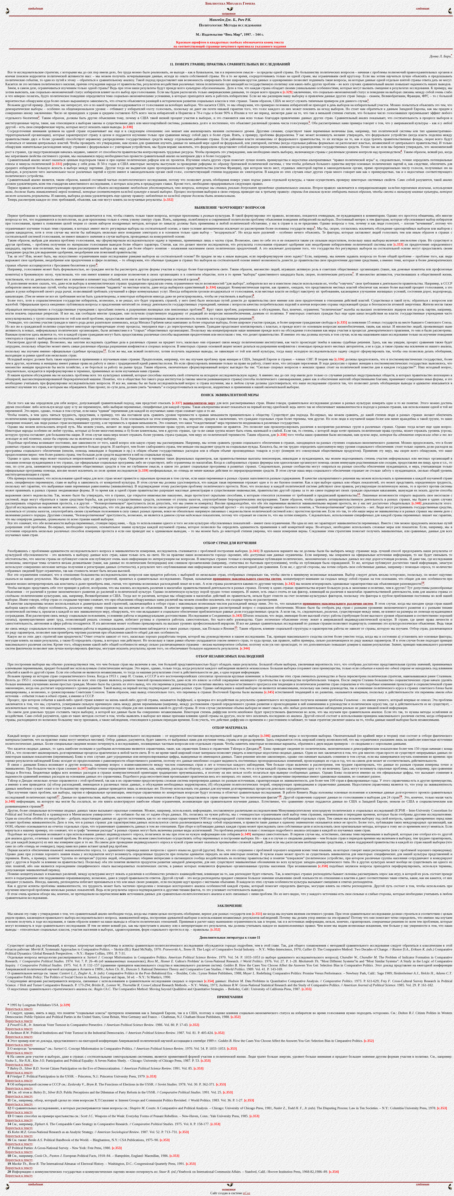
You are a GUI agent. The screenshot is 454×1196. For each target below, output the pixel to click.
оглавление (229, 13)
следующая (422, 8)
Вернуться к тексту (19, 1009)
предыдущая (35, 8)
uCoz (246, 1193)
